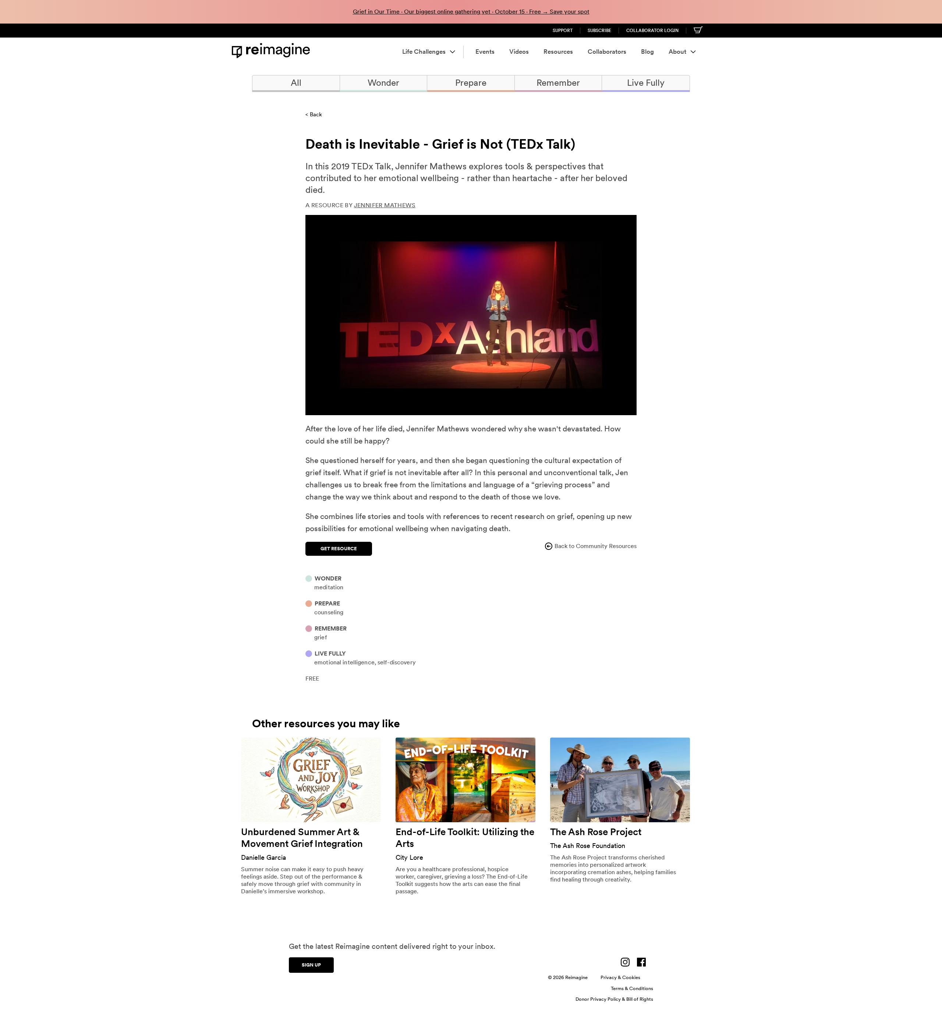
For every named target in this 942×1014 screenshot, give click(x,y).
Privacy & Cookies (620, 977)
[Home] (272, 50)
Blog (647, 51)
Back (316, 114)
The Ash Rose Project (595, 831)
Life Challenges (424, 51)
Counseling (328, 612)
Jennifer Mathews (384, 205)
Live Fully (646, 82)
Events (485, 51)
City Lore (409, 857)
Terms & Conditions (632, 988)
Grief (320, 637)
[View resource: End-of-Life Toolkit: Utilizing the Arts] (465, 780)
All (296, 82)
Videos (519, 51)
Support (563, 30)
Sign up (311, 965)
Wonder (383, 82)
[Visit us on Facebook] (641, 962)
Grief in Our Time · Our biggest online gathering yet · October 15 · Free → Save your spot (471, 11)
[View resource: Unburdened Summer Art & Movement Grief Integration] (311, 780)
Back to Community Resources (596, 546)
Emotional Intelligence (344, 662)
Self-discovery (397, 662)
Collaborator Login (652, 30)
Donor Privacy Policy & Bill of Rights (614, 999)
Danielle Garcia (263, 857)
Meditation (328, 587)
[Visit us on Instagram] (625, 962)
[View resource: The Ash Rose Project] (620, 780)
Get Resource (339, 548)
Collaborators (607, 51)
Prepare (470, 82)
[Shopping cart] (698, 30)
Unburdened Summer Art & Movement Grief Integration (302, 837)
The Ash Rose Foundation (587, 845)
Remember (558, 82)
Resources (558, 51)
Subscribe (599, 30)
